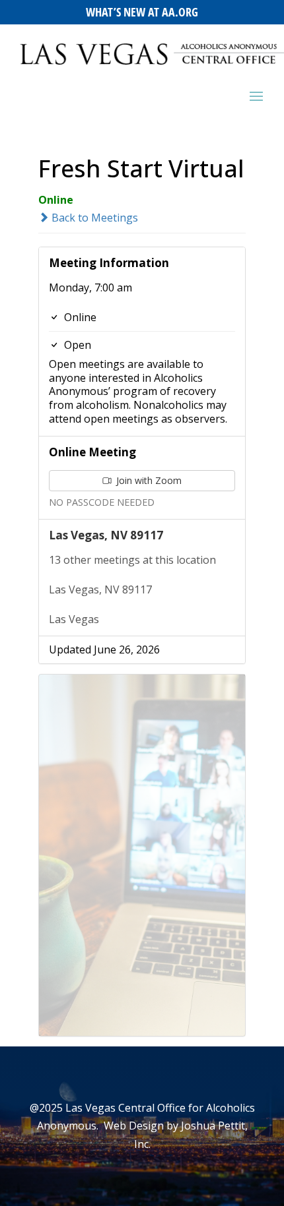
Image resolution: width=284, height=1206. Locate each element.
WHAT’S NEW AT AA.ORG (142, 12)
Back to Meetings (93, 217)
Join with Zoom (148, 480)
